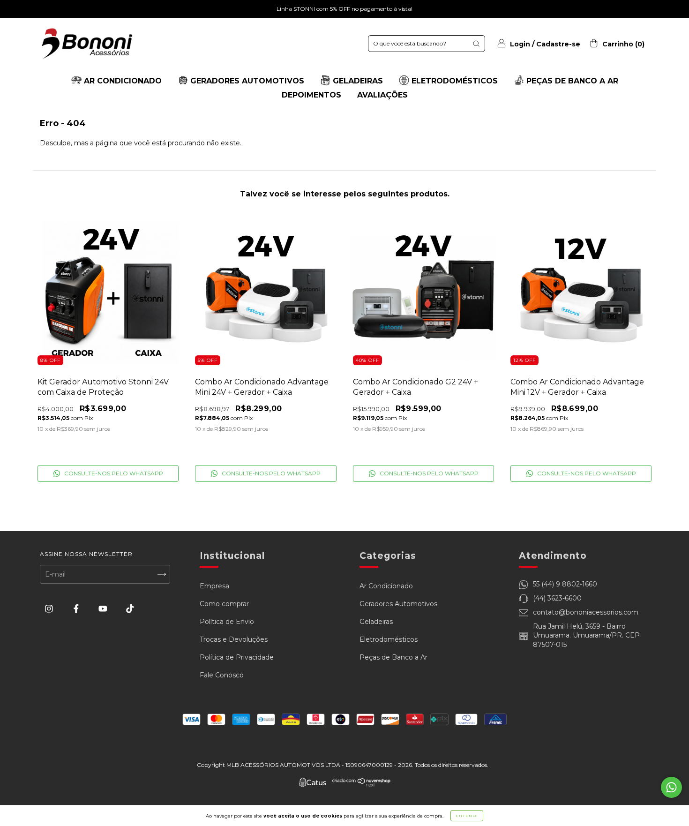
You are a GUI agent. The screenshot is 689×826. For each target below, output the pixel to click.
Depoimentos (311, 94)
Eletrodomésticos (388, 639)
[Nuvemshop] (361, 784)
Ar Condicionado (386, 586)
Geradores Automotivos (398, 604)
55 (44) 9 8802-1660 (565, 584)
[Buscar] (476, 44)
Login (520, 44)
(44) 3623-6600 (557, 598)
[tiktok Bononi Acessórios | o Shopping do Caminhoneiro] (130, 608)
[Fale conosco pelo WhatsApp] (671, 787)
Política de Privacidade (237, 657)
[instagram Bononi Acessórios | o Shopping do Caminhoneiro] (50, 608)
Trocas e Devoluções (234, 639)
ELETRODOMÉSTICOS (453, 80)
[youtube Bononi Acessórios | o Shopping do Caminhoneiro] (104, 608)
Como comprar (224, 604)
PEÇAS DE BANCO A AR (571, 80)
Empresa (214, 586)
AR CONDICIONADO (122, 80)
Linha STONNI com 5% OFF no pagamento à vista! (344, 8)
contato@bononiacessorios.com (585, 612)
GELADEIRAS (356, 80)
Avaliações (382, 94)
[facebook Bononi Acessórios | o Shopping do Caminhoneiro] (77, 608)
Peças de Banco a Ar (393, 657)
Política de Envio (227, 621)
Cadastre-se (558, 44)
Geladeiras (376, 621)
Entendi (467, 815)
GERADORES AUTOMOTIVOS (246, 80)
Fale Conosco (222, 675)
